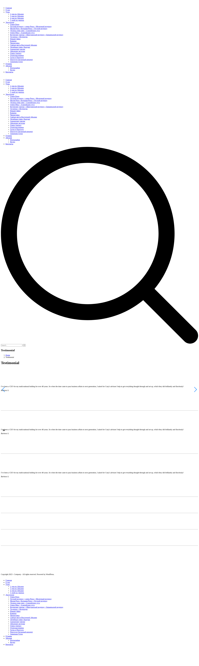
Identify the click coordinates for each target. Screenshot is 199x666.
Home (8, 355)
